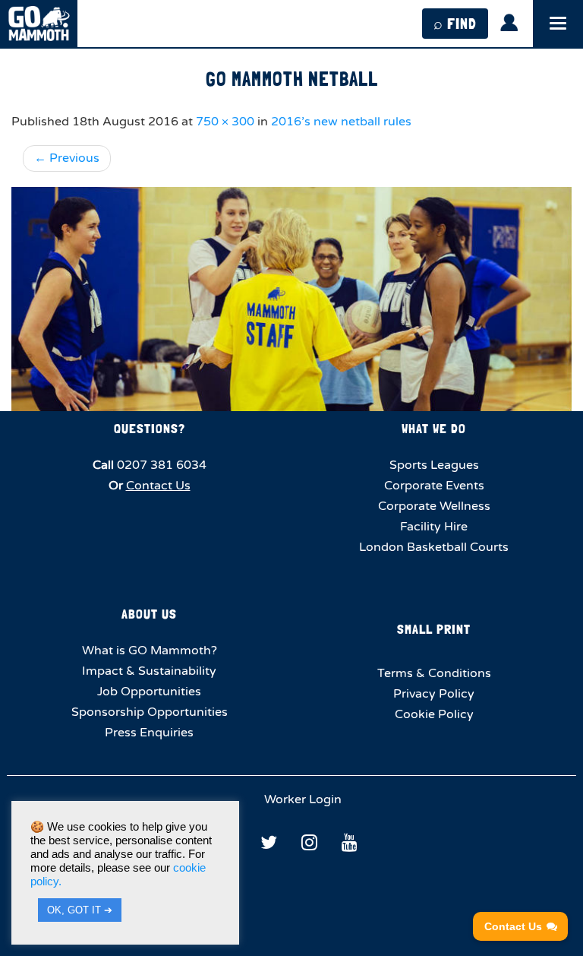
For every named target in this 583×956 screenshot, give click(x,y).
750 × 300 (225, 121)
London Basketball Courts (434, 547)
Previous (66, 158)
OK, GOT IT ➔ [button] (79, 910)
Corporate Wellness (434, 506)
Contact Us (158, 485)
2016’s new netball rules (341, 121)
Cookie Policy (434, 714)
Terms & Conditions (434, 673)
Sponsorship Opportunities (149, 712)
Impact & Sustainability (149, 671)
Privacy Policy (433, 693)
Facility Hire (434, 526)
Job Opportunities (149, 691)
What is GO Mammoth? (149, 650)
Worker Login (301, 799)
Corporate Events (434, 485)
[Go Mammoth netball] (291, 299)
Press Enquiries (149, 732)
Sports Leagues (434, 465)
